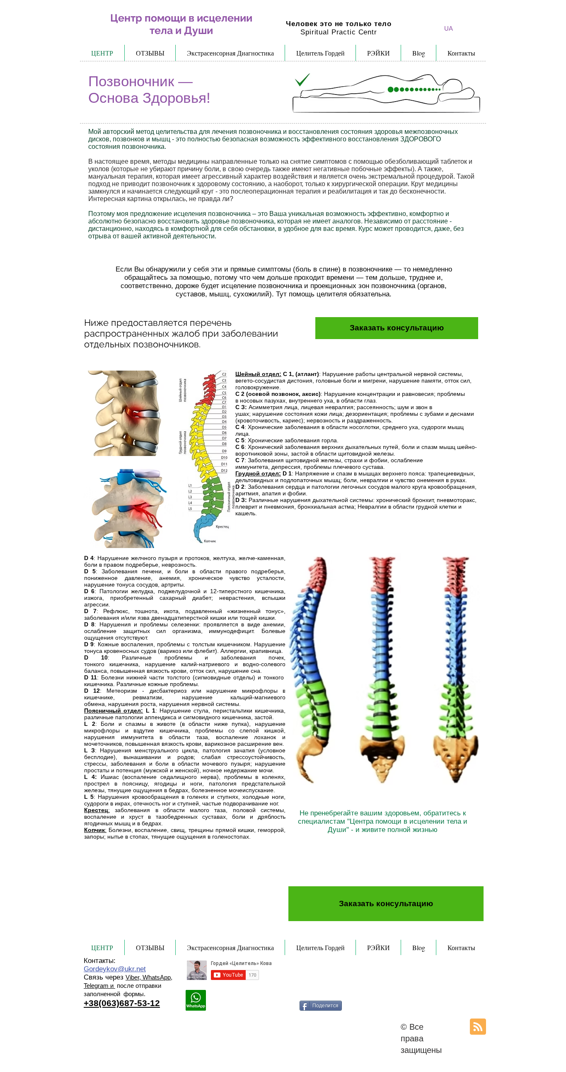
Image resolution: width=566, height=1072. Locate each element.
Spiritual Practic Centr (338, 32)
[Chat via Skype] (232, 1004)
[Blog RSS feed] (478, 1027)
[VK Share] (287, 1003)
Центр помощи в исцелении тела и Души (181, 24)
